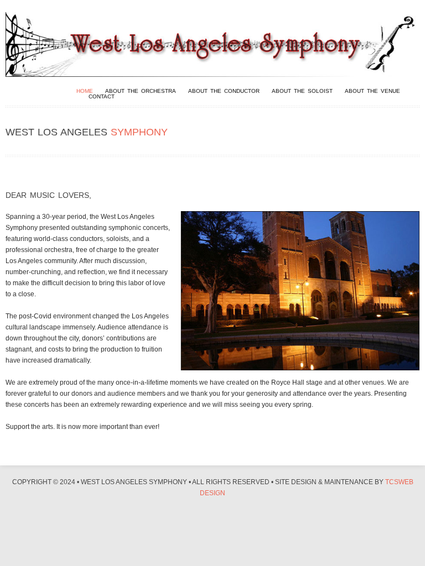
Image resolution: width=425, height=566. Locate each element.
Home (84, 91)
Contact (102, 96)
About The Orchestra (140, 91)
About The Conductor (224, 91)
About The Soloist (302, 91)
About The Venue (372, 91)
